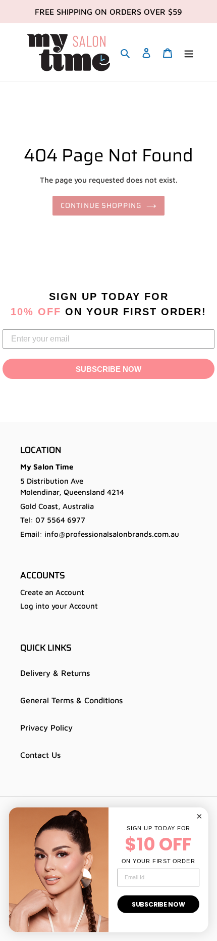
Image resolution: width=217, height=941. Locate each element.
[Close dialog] (199, 816)
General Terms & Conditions (71, 700)
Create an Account (52, 592)
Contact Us (40, 754)
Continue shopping (101, 205)
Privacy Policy (46, 727)
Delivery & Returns (55, 672)
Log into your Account (59, 606)
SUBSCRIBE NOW (108, 369)
